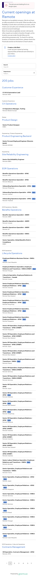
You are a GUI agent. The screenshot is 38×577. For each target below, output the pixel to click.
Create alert (11, 56)
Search (6, 65)
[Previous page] (6, 563)
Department (7, 71)
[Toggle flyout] (34, 73)
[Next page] (31, 563)
